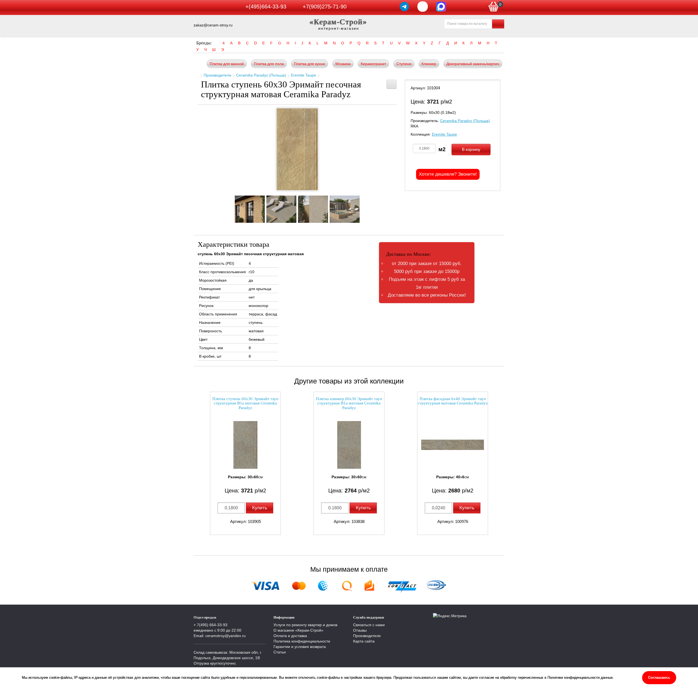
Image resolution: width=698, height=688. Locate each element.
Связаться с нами (369, 625)
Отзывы (360, 630)
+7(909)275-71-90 (325, 6)
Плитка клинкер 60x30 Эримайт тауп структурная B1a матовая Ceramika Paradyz (349, 403)
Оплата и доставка (290, 636)
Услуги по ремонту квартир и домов (305, 625)
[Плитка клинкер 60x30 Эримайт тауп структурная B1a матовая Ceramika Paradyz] (349, 445)
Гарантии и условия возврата (299, 646)
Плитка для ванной (227, 64)
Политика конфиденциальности (301, 641)
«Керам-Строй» (338, 21)
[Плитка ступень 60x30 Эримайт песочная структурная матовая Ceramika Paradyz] (297, 149)
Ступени (403, 64)
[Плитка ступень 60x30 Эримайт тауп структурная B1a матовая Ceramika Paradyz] (245, 445)
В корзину (471, 149)
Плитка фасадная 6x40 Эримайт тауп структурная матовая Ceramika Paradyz (453, 401)
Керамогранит (373, 64)
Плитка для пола (269, 64)
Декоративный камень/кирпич (472, 64)
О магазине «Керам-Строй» (298, 630)
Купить (259, 507)
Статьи (279, 652)
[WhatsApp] (422, 6)
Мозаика (343, 64)
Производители (217, 75)
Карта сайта (364, 641)
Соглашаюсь (659, 677)
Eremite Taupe (303, 75)
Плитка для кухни (309, 64)
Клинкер (429, 64)
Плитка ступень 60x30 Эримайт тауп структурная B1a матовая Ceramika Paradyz (245, 403)
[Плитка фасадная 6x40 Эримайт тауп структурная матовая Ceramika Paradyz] (452, 445)
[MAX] (441, 6)
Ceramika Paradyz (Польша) (261, 75)
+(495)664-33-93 (265, 6)
